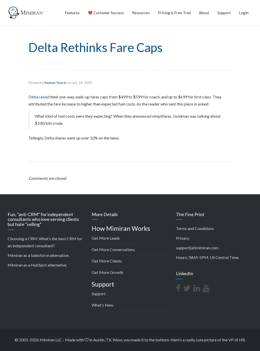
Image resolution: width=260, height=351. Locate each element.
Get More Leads (106, 238)
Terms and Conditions (195, 228)
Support (224, 12)
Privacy (182, 238)
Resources (141, 12)
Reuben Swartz (55, 83)
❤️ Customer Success (106, 12)
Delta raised (39, 96)
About (204, 12)
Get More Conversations (113, 249)
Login (244, 12)
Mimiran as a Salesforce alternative (38, 255)
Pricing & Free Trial (174, 12)
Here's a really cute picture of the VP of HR (207, 339)
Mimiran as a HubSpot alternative (37, 264)
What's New (102, 305)
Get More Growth (107, 272)
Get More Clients (107, 260)
